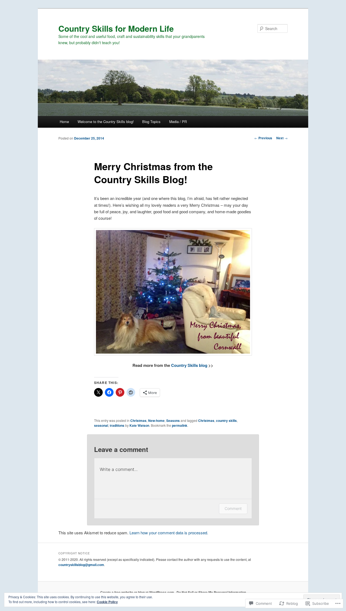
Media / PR (178, 121)
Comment (233, 508)
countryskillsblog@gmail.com (81, 564)
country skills (226, 420)
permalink (179, 425)
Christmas (138, 420)
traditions (117, 425)
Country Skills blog (189, 365)
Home (64, 121)
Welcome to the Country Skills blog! (106, 121)
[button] (173, 291)
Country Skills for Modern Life (116, 28)
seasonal (101, 425)
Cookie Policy (107, 601)
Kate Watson (139, 425)
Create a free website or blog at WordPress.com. (137, 592)
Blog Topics (151, 121)
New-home (156, 420)
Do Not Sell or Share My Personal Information (211, 592)
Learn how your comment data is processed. (168, 532)
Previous (263, 137)
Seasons (173, 420)
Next (282, 137)
